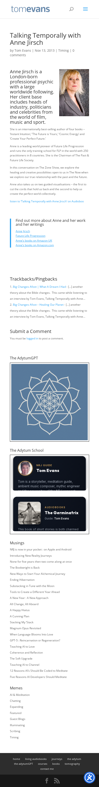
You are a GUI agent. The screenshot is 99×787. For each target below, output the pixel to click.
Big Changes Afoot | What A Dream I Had (39, 287)
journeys (57, 759)
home (16, 759)
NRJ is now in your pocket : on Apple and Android (40, 549)
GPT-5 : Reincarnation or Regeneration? (35, 640)
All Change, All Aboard (24, 604)
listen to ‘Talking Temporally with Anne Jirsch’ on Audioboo (47, 201)
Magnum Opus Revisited (25, 628)
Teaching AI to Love (22, 647)
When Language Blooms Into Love (31, 634)
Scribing (15, 731)
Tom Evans (23, 50)
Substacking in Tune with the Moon (32, 586)
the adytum (74, 759)
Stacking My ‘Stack (21, 622)
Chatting (15, 701)
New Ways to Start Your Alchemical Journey (37, 574)
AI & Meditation (20, 695)
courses (42, 763)
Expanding (16, 707)
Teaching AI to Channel (24, 665)
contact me (47, 768)
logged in (32, 338)
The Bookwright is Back (25, 568)
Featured (15, 713)
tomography (72, 763)
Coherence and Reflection (26, 652)
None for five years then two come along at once (41, 562)
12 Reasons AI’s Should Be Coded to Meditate (39, 671)
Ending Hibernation (22, 580)
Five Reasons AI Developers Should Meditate (38, 677)
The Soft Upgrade (21, 658)
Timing (63, 50)
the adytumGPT (23, 763)
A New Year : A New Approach (29, 598)
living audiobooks (36, 759)
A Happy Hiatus (20, 610)
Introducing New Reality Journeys (31, 556)
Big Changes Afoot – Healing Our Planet (38, 305)
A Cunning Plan (19, 616)
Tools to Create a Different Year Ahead (35, 592)
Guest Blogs (17, 719)
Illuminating (17, 725)
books (56, 763)
